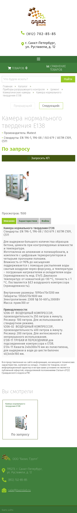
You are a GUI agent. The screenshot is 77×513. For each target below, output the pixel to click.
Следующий (50, 105)
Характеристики (28, 221)
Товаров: (19, 68)
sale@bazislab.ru (19, 490)
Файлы (45, 221)
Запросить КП (40, 158)
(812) (41, 34)
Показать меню (38, 59)
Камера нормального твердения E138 (15, 405)
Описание (9, 221)
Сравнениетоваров (57, 68)
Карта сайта (7, 510)
